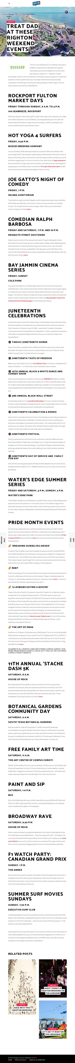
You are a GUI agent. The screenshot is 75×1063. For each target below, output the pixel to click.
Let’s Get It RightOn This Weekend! (53, 1033)
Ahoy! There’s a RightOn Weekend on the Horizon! (52, 991)
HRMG (35, 1058)
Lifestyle (11, 22)
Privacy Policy (20, 1060)
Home (10, 1060)
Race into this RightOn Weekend (22, 1009)
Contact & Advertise (37, 1060)
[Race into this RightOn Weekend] (22, 987)
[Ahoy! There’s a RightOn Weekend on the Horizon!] (53, 978)
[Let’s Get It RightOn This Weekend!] (53, 1019)
